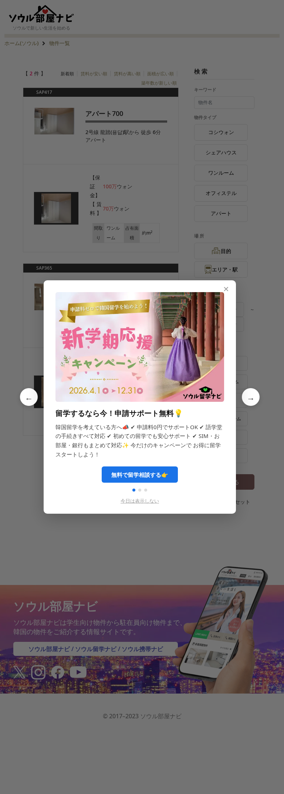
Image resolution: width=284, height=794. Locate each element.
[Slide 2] (139, 490)
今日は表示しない (140, 500)
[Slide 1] (133, 490)
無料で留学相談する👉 (139, 474)
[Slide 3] (145, 490)
